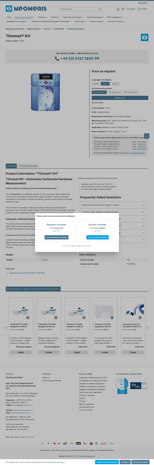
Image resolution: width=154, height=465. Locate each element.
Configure (125, 462)
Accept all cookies (140, 462)
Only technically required (106, 462)
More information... (59, 462)
